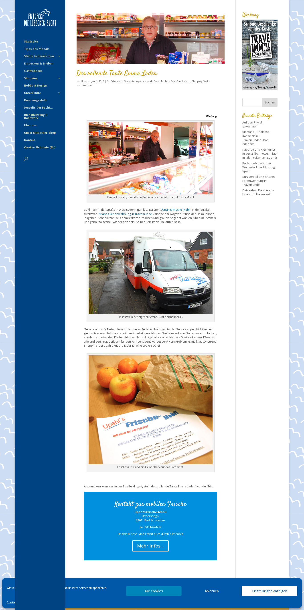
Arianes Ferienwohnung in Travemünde (125, 214)
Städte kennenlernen (39, 56)
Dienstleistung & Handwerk (36, 116)
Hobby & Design (35, 85)
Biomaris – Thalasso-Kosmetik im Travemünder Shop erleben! (256, 138)
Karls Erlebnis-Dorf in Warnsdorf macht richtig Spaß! (258, 167)
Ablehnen (212, 591)
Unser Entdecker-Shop (40, 133)
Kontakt (29, 140)
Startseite (31, 41)
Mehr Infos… (150, 546)
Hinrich (85, 81)
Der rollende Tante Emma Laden (117, 73)
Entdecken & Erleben (38, 63)
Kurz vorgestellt (35, 100)
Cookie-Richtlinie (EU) (39, 147)
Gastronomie (33, 71)
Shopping (30, 78)
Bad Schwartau (114, 81)
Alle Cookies (154, 591)
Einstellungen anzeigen (269, 591)
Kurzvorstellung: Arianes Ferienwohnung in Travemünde (259, 181)
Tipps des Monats (37, 49)
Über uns (30, 125)
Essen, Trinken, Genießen (167, 81)
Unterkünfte (32, 93)
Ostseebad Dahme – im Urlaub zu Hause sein (258, 192)
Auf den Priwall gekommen (252, 124)
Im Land (186, 81)
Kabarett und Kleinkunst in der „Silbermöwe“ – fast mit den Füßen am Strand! (259, 153)
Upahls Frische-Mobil (176, 210)
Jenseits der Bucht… (38, 107)
